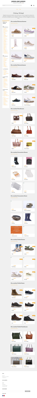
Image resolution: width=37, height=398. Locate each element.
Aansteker (6, 28)
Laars (5, 37)
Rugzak (5, 74)
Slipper (5, 48)
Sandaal (5, 44)
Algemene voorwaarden (5, 376)
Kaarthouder (6, 36)
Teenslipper (6, 66)
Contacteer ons (4, 377)
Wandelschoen (6, 53)
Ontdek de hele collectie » (14, 23)
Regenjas (5, 43)
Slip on (5, 47)
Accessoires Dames (4, 385)
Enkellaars (6, 35)
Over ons (3, 375)
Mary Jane (5, 38)
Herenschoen (6, 58)
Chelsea (5, 33)
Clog (5, 34)
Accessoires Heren (4, 386)
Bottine (5, 32)
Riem (5, 61)
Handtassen (3, 384)
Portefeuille (6, 83)
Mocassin (5, 39)
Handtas (5, 72)
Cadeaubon (6, 92)
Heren (3, 383)
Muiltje (5, 40)
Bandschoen (6, 30)
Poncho (5, 42)
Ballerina (5, 29)
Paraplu (5, 99)
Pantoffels (5, 41)
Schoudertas (6, 87)
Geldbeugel (6, 79)
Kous (5, 81)
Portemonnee (6, 101)
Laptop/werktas (6, 73)
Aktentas (5, 70)
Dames (3, 382)
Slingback (5, 46)
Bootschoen (6, 31)
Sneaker (5, 49)
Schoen (5, 45)
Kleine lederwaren (6, 96)
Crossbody (5, 71)
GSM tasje (5, 78)
